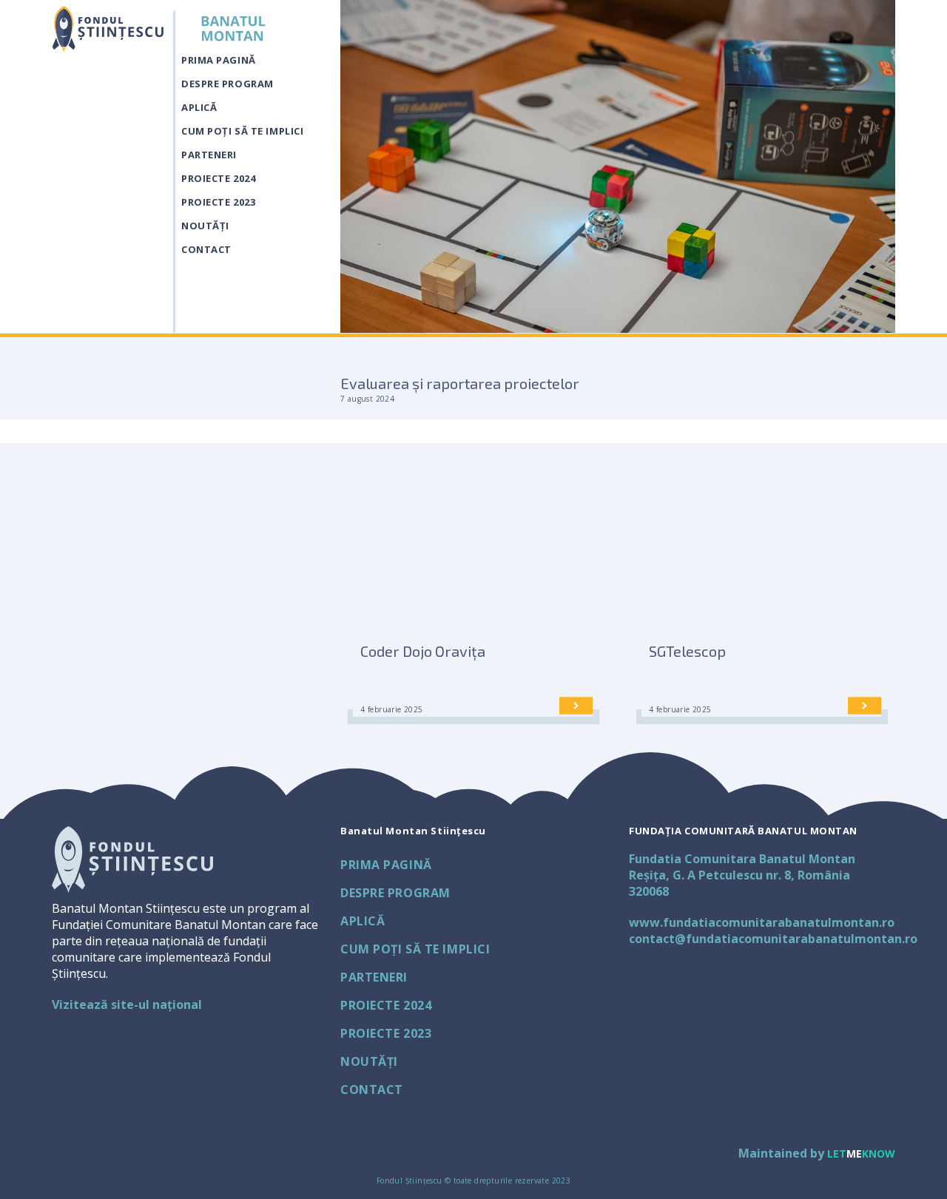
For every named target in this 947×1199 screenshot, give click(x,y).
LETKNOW (861, 1153)
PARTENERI (209, 154)
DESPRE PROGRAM (227, 83)
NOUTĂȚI (205, 225)
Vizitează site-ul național (127, 1004)
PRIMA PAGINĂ (218, 60)
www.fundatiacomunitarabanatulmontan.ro (761, 922)
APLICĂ (199, 107)
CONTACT (206, 249)
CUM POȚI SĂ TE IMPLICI (242, 131)
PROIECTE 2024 (218, 178)
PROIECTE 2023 (218, 202)
